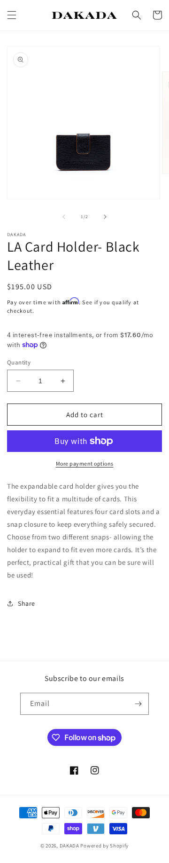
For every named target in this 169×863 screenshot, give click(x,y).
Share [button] (26, 603)
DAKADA (69, 845)
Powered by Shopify (104, 845)
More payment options (85, 463)
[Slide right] (105, 216)
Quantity (19, 362)
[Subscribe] (138, 704)
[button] (11, 15)
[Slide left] (64, 216)
